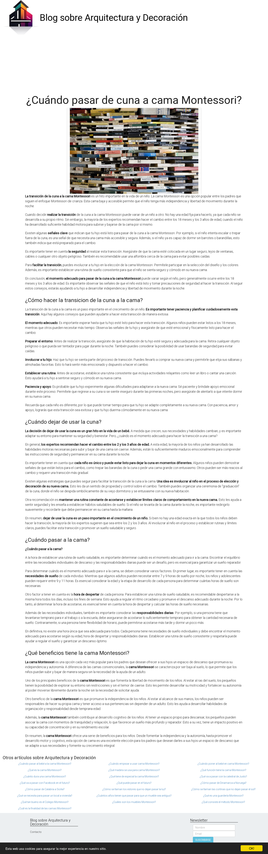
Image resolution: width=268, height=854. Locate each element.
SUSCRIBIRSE (203, 839)
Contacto (36, 832)
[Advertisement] (134, 63)
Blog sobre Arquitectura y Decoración (114, 17)
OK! (251, 848)
